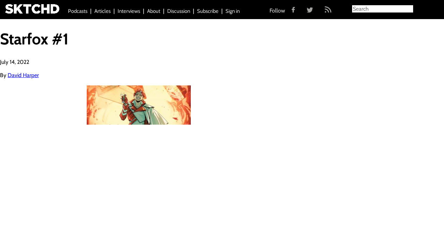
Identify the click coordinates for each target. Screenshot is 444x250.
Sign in (232, 11)
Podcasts (77, 11)
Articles (102, 11)
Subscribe (208, 11)
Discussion (178, 11)
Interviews (129, 11)
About (153, 11)
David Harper (23, 75)
